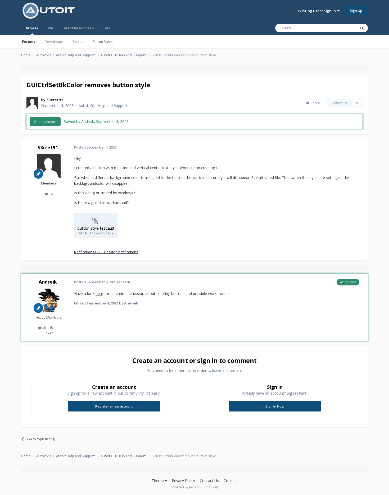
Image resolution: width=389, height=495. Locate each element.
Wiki (51, 28)
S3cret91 (55, 99)
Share (314, 102)
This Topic (341, 28)
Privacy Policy (183, 480)
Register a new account (114, 406)
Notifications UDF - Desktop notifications (106, 251)
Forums (28, 41)
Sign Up (356, 10)
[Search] (362, 28)
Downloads (54, 41)
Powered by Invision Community (194, 487)
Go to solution (45, 121)
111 (56, 327)
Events (78, 41)
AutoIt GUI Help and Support (103, 105)
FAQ (106, 28)
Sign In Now (274, 406)
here (99, 293)
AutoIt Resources (78, 28)
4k (44, 327)
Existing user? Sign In (317, 10)
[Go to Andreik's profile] (49, 300)
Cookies (230, 480)
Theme (158, 480)
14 (50, 193)
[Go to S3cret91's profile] (32, 103)
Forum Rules (103, 41)
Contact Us (209, 480)
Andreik (48, 282)
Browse (32, 28)
